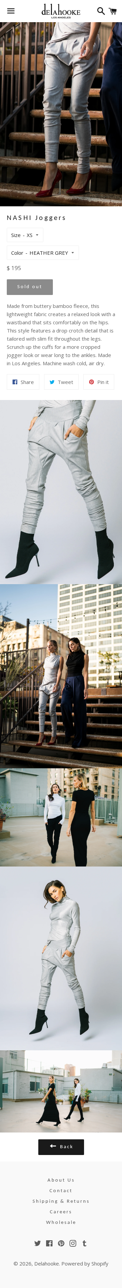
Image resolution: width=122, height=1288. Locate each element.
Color (17, 252)
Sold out (29, 287)
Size (16, 235)
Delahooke (46, 1263)
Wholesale (61, 1222)
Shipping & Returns (61, 1201)
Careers (61, 1212)
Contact (61, 1191)
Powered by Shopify (84, 1263)
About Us (61, 1180)
